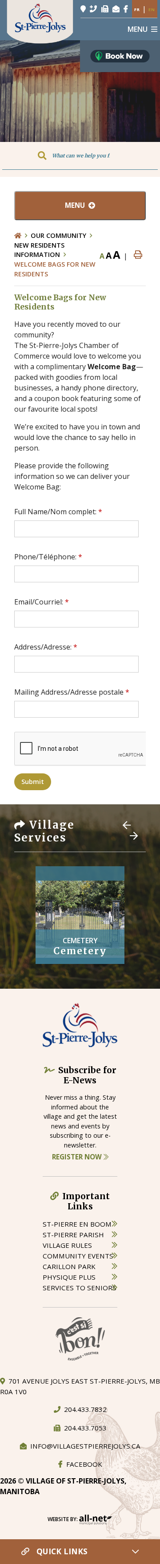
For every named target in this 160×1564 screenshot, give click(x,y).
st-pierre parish (73, 1234)
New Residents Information (39, 250)
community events (78, 1255)
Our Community (58, 235)
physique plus (69, 1277)
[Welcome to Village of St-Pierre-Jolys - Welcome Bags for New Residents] (40, 21)
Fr (137, 9)
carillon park (69, 1266)
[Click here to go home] (22, 236)
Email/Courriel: (41, 602)
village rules (67, 1245)
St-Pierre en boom (77, 1224)
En (151, 9)
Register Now (78, 1156)
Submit (32, 781)
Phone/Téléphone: (48, 557)
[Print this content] (138, 255)
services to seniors (79, 1287)
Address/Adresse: (45, 647)
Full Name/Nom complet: (58, 511)
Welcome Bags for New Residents (55, 269)
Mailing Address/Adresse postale (71, 692)
